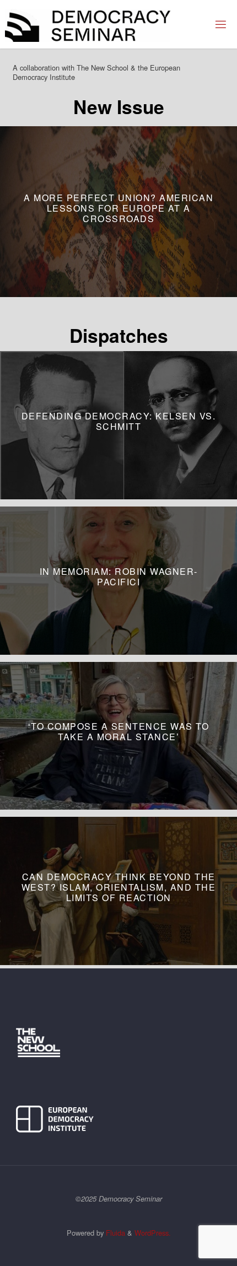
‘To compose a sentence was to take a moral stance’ (118, 732)
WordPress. (152, 1232)
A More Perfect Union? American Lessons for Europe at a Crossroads (118, 207)
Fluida (114, 1232)
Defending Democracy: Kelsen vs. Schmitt (118, 421)
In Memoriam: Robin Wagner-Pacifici (119, 576)
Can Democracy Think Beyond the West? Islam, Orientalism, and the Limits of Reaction (118, 887)
